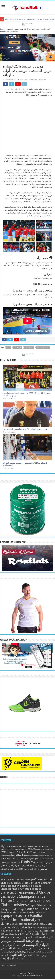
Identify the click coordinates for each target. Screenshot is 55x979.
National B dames (47, 928)
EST (21, 852)
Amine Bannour (22, 846)
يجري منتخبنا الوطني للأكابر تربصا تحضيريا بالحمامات (25, 429)
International (23, 920)
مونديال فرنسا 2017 (43, 347)
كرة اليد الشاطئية (34, 955)
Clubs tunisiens (14, 905)
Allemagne (12, 846)
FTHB (43, 852)
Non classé (28, 931)
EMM (3, 852)
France (28, 852)
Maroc (4, 858)
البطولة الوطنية (34, 941)
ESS (16, 852)
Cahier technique (26, 880)
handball (17, 855)
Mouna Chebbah (20, 859)
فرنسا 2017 (17, 347)
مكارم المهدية (13, 869)
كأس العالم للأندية (12, 952)
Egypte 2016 (39, 849)
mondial (10, 858)
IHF (52, 856)
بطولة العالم (23, 79)
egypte (31, 849)
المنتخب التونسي (33, 79)
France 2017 (37, 852)
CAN (38, 846)
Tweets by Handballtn (9, 965)
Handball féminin (30, 856)
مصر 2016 (23, 869)
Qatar (44, 858)
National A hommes (26, 927)
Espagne (10, 852)
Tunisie (26, 862)
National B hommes (12, 930)
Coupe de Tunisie (13, 849)
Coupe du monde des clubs (13, 912)
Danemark (24, 849)
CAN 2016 (44, 846)
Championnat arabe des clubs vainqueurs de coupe (26, 884)
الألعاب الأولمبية (24, 934)
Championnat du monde (31, 901)
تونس (8, 347)
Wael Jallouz (39, 862)
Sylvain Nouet (15, 863)
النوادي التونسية (37, 945)
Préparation (37, 859)
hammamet (6, 856)
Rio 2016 (50, 859)
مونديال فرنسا (29, 347)
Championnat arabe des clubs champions (26, 881)
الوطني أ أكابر (17, 944)
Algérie (4, 846)
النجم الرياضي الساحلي (11, 865)
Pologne (30, 859)
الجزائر (37, 866)
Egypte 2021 (49, 849)
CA (35, 846)
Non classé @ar (37, 931)
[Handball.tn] (27, 7)
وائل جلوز (4, 869)
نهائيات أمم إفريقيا (12, 958)
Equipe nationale (15, 915)
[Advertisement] (27, 126)
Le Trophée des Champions (29, 924)
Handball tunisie (44, 856)
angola (30, 846)
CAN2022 (4, 849)
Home (2, 29)
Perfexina (31, 973)
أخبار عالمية (45, 29)
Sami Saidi (5, 863)
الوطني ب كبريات (25, 949)
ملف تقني (4, 955)
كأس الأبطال (23, 952)
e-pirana (23, 973)
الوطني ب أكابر (38, 948)
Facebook (4, 777)
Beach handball (9, 879)
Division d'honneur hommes (35, 912)
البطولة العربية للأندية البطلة (16, 937)
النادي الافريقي (27, 865)
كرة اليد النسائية (33, 869)
